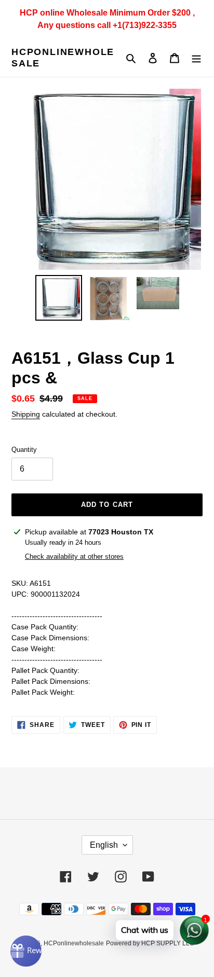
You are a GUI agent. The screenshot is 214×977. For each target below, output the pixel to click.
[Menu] (196, 58)
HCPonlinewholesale (62, 57)
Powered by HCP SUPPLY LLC (150, 943)
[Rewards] (26, 951)
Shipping (25, 414)
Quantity (24, 449)
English (104, 845)
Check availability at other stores (74, 556)
